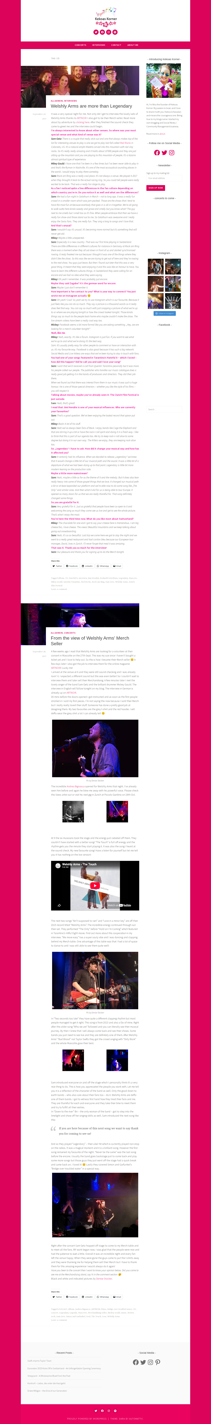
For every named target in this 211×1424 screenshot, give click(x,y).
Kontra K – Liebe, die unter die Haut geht (46, 1383)
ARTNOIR (82, 118)
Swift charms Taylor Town (39, 1360)
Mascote (133, 578)
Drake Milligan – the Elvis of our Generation (47, 1390)
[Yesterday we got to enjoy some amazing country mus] (173, 284)
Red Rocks (125, 142)
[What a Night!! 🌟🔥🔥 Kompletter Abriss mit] (173, 266)
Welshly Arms (121, 582)
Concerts (80, 45)
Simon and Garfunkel (75, 1316)
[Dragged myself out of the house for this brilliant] (156, 284)
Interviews (98, 45)
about (162, 133)
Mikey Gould (56, 582)
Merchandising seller (97, 1313)
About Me (132, 45)
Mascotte (82, 1313)
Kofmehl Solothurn (109, 578)
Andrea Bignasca (76, 786)
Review (131, 1313)
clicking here (82, 122)
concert (54, 1313)
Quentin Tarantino (71, 582)
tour (104, 1316)
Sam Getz (110, 582)
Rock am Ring (98, 582)
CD (66, 578)
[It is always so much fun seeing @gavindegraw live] (173, 301)
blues (103, 1309)
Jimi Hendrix (93, 578)
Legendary (123, 578)
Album (61, 578)
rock (53, 1316)
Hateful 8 (73, 578)
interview (83, 578)
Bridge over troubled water (119, 1309)
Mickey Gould (114, 1313)
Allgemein (57, 100)
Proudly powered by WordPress (87, 1418)
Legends (73, 1313)
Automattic (136, 1418)
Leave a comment (59, 589)
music (123, 1313)
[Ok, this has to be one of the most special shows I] (156, 301)
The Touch (96, 1316)
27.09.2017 (62, 1309)
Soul (88, 1316)
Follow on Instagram (166, 313)
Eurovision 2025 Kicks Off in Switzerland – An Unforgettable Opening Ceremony (64, 1368)
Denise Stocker (104, 1278)
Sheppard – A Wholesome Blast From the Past (49, 1375)
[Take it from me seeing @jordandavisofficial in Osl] (156, 266)
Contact (116, 45)
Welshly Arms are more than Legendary (91, 106)
